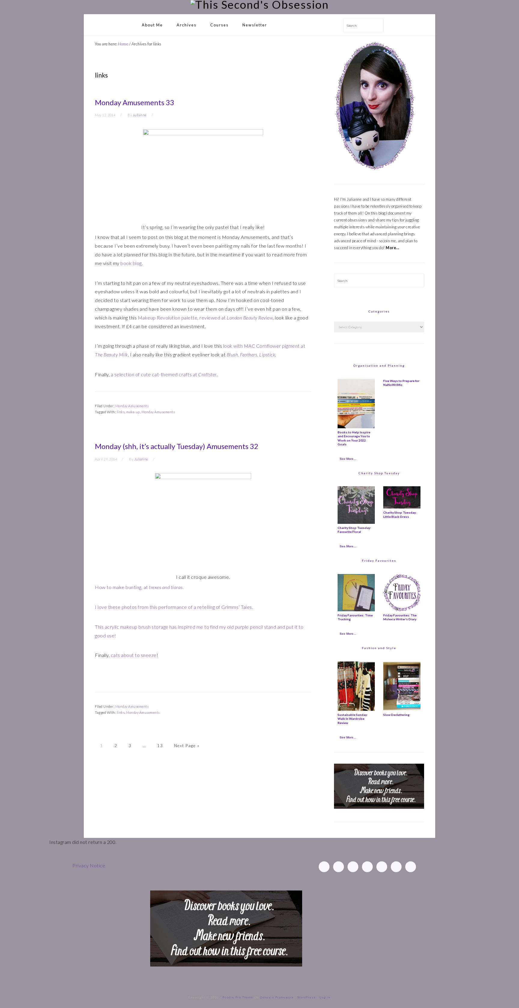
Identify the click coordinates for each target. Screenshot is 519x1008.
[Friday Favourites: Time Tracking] (356, 609)
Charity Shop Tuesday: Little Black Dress (400, 514)
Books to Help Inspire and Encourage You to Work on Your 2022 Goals (354, 438)
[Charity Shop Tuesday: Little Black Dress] (401, 507)
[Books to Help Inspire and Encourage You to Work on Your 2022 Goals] (356, 426)
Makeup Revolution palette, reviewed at (205, 317)
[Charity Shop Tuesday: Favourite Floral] (356, 522)
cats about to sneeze (133, 655)
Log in (325, 997)
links (121, 412)
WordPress (306, 997)
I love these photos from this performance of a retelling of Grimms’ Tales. (174, 607)
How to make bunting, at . (139, 587)
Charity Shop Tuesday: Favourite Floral (354, 529)
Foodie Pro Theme (238, 997)
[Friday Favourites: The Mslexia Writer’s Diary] (401, 609)
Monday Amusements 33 (134, 102)
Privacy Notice (88, 865)
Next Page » (187, 745)
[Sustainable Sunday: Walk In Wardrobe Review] (356, 709)
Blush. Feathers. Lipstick (251, 354)
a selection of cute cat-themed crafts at (164, 374)
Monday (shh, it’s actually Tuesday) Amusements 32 (176, 446)
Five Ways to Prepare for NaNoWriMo (401, 382)
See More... (348, 458)
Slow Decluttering (396, 714)
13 (160, 745)
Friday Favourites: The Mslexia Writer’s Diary (400, 617)
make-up (133, 412)
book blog (131, 263)
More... (392, 247)
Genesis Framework (277, 997)
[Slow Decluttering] (401, 709)
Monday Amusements (132, 406)
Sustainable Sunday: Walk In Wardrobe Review (353, 719)
